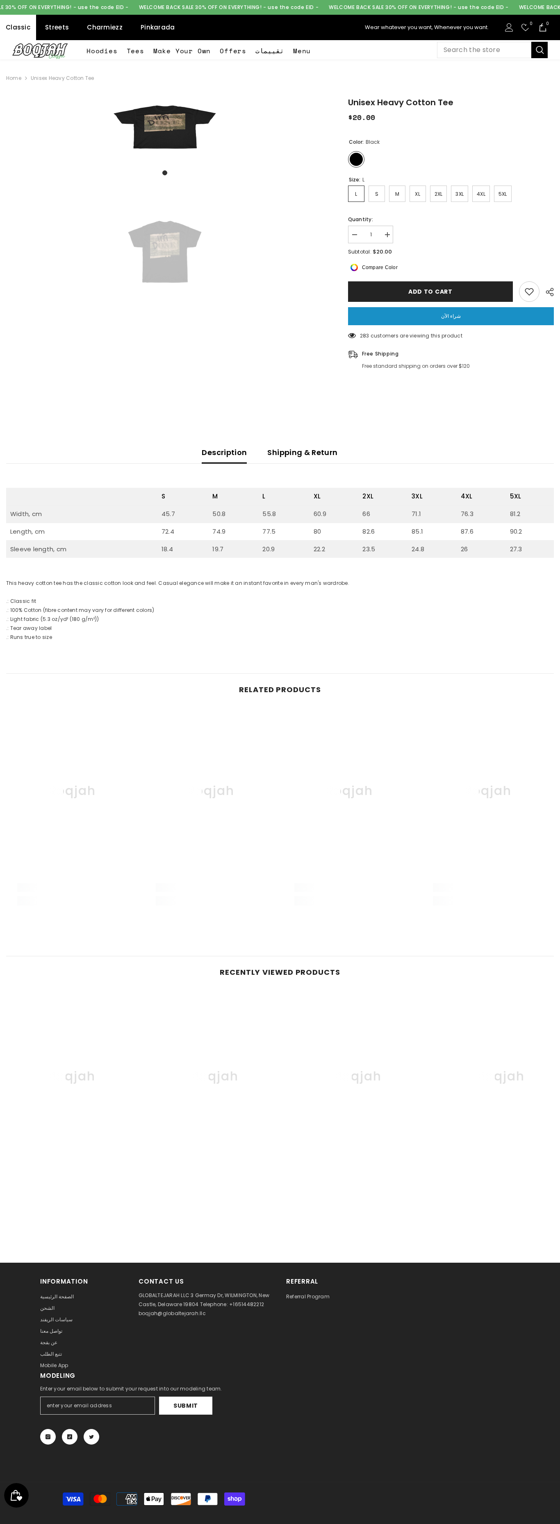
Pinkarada (158, 27)
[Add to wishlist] (529, 291)
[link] (72, 887)
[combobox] (484, 50)
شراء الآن (451, 316)
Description (224, 452)
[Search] (492, 50)
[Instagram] (48, 1437)
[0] (525, 27)
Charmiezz (105, 27)
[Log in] (509, 27)
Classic (18, 27)
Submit (185, 1406)
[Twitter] (91, 1437)
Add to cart (429, 292)
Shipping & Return (302, 452)
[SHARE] (547, 292)
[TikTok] (69, 1437)
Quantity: (360, 219)
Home (13, 78)
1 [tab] (164, 172)
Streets (57, 27)
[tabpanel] (165, 127)
